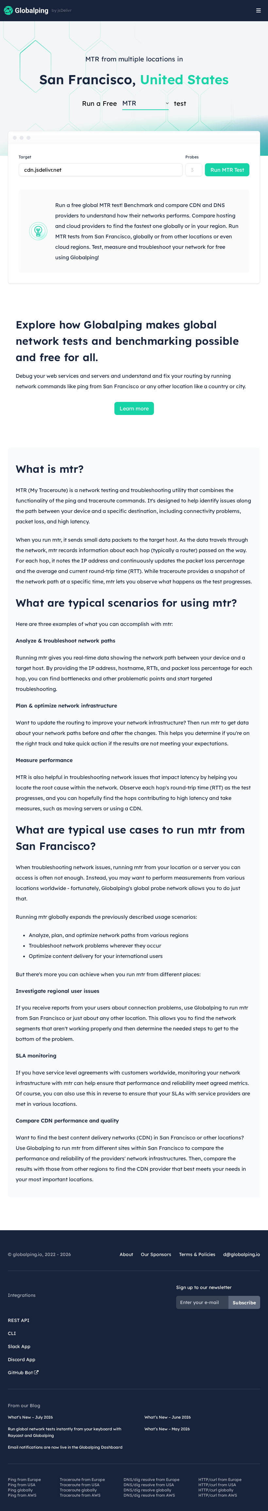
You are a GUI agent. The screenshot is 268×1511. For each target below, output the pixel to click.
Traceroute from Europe (82, 1479)
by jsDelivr (62, 10)
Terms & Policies (197, 1254)
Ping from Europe (24, 1479)
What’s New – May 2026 (167, 1428)
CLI (12, 1333)
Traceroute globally (78, 1489)
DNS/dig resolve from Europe (151, 1479)
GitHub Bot (21, 1373)
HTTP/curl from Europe (220, 1479)
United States (184, 79)
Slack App (19, 1346)
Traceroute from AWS (80, 1495)
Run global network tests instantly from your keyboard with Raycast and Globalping (64, 1432)
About (126, 1254)
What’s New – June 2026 (167, 1417)
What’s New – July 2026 (30, 1417)
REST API (18, 1320)
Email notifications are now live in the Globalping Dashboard (65, 1447)
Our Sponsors (156, 1254)
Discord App (21, 1359)
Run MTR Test (227, 170)
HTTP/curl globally (215, 1489)
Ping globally (20, 1489)
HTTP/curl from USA (217, 1484)
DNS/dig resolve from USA (149, 1484)
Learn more (134, 408)
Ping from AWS (22, 1495)
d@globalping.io (241, 1254)
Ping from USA (21, 1484)
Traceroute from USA (79, 1484)
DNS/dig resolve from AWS (149, 1495)
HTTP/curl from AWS (217, 1495)
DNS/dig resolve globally (147, 1489)
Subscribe (244, 1303)
